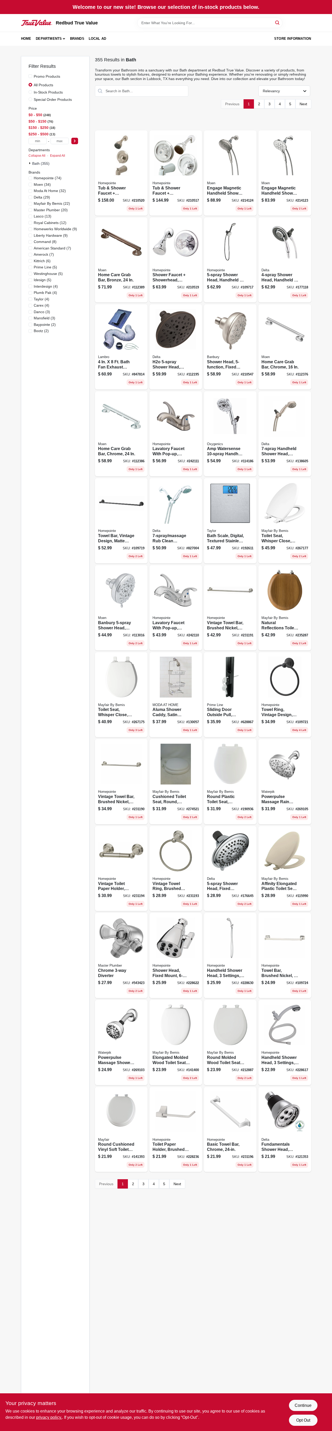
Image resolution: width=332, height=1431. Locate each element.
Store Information (292, 39)
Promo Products (47, 76)
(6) (42, 261)
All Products (43, 85)
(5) (45, 267)
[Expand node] (30, 163)
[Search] (277, 22)
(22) (52, 203)
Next (303, 104)
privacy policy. (49, 1417)
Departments (49, 39)
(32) (50, 191)
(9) (55, 229)
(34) (42, 184)
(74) (47, 178)
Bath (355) (41, 163)
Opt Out (303, 1420)
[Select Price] (74, 141)
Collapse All (37, 155)
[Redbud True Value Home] (36, 23)
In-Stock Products (48, 92)
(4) (46, 286)
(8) (45, 242)
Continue (303, 1405)
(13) (42, 216)
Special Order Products (53, 99)
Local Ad (97, 39)
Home (26, 39)
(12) (50, 223)
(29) (42, 197)
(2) (45, 324)
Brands (77, 39)
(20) (51, 210)
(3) (42, 312)
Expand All (57, 155)
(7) (52, 248)
